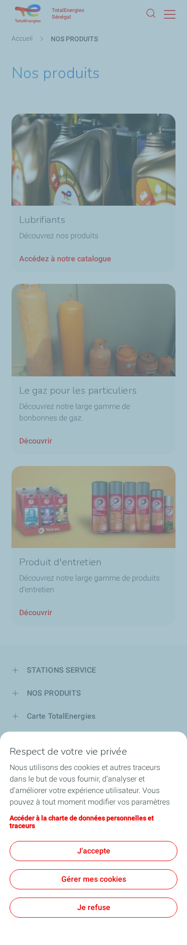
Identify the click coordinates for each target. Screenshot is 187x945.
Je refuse (93, 907)
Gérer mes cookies (93, 879)
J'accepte (93, 850)
